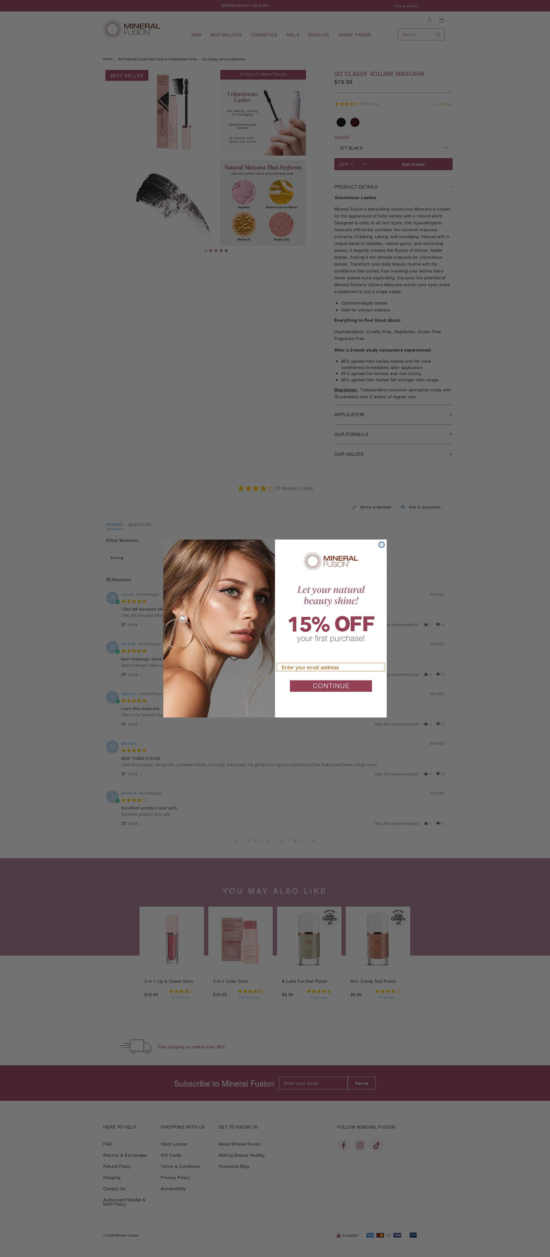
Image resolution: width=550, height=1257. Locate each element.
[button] (331, 688)
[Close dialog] (381, 545)
